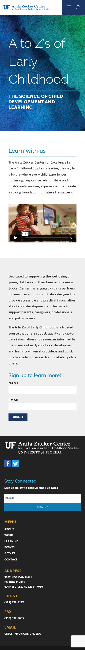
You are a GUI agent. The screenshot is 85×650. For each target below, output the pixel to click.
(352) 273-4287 (14, 602)
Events (9, 547)
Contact (10, 559)
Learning (11, 541)
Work (8, 535)
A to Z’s (9, 553)
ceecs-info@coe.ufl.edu (22, 633)
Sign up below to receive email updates (31, 488)
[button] (69, 7)
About (9, 529)
